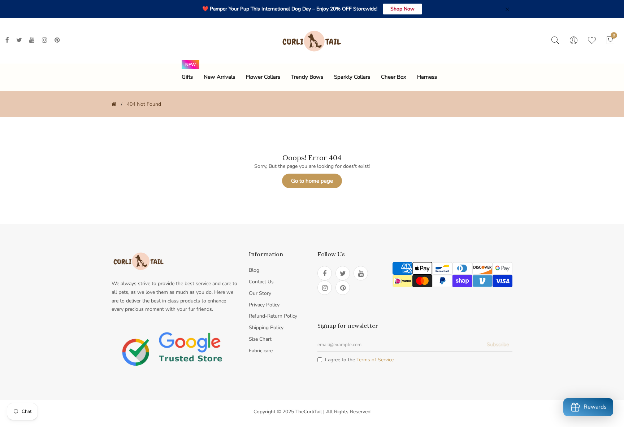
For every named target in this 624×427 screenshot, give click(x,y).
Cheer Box (393, 76)
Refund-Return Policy (273, 316)
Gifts (187, 76)
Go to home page (312, 180)
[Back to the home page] (114, 104)
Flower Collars (263, 76)
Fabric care (261, 350)
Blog (254, 270)
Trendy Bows (307, 76)
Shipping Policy (266, 327)
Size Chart (260, 339)
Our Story (260, 293)
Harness (427, 76)
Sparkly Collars (352, 76)
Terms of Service (375, 359)
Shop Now (402, 8)
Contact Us (261, 281)
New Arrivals (219, 76)
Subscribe (498, 344)
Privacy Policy (264, 304)
